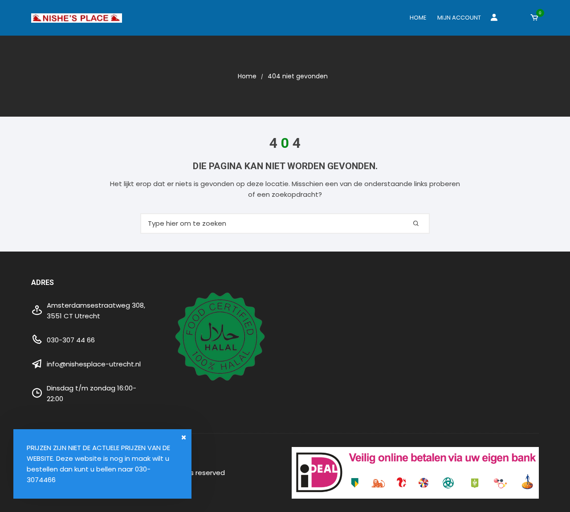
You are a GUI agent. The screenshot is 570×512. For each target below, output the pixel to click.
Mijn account (459, 17)
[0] (534, 17)
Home (418, 17)
